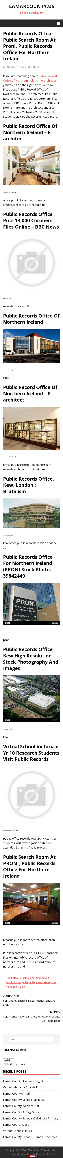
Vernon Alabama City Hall (20, 1087)
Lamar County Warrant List (21, 1106)
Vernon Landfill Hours (17, 1131)
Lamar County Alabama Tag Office (25, 1081)
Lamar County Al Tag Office (21, 1112)
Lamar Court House (16, 1124)
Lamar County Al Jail (16, 1093)
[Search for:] (31, 1039)
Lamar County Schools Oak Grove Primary (30, 1118)
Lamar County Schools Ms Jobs (23, 1100)
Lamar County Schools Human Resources (30, 1137)
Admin (35, 67)
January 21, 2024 (16, 67)
